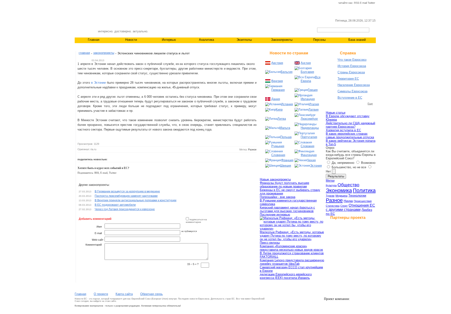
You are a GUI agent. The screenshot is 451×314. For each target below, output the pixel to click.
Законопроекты (281, 39)
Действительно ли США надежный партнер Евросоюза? (350, 124)
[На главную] (77, 3)
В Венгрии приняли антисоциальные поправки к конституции (135, 200)
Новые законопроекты (275, 179)
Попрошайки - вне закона (277, 197)
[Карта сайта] (93, 3)
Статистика (332, 205)
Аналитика (206, 39)
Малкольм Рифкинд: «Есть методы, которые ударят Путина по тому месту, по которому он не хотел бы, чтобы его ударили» (292, 235)
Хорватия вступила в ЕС (343, 130)
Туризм (330, 195)
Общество (348, 184)
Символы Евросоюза (352, 91)
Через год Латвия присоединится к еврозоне (125, 209)
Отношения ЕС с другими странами (350, 207)
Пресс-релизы (270, 242)
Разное (252, 149)
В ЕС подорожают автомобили (115, 204)
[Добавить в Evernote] (176, 158)
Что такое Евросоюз (352, 59)
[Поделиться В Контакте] (117, 158)
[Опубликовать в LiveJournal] (128, 158)
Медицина (341, 195)
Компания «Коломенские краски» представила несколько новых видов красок (291, 247)
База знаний (357, 39)
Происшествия (363, 201)
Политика (364, 190)
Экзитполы (244, 39)
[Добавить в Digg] (149, 158)
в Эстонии (98, 82)
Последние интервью (275, 214)
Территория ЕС (348, 78)
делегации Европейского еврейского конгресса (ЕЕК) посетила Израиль (286, 276)
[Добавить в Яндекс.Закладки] (155, 158)
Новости (131, 39)
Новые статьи (335, 112)
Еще (370, 103)
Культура (331, 185)
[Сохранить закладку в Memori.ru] (144, 158)
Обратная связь (151, 294)
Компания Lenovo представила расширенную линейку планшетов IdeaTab (292, 261)
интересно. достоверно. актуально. (123, 31)
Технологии (357, 195)
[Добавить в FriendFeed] (165, 158)
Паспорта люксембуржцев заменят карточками (126, 196)
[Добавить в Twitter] (111, 158)
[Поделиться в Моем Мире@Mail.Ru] (133, 158)
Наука (348, 201)
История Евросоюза (352, 66)
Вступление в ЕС (350, 97)
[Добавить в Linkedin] (171, 158)
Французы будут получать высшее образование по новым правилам (284, 184)
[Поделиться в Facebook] (122, 158)
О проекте (101, 294)
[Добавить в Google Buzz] (138, 158)
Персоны (319, 39)
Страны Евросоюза (351, 72)
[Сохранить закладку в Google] (160, 158)
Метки (330, 180)
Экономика (339, 190)
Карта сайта (124, 294)
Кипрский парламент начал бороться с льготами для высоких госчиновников (287, 209)
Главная (93, 39)
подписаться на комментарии (196, 220)
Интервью (169, 39)
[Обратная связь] (85, 3)
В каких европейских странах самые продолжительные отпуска (350, 135)
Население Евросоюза (354, 85)
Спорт (344, 205)
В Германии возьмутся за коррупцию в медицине (127, 191)
